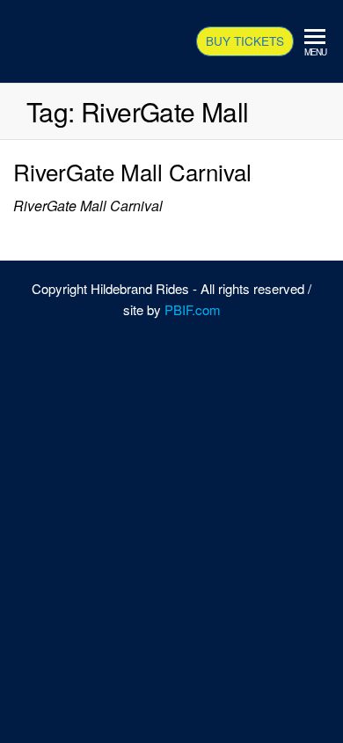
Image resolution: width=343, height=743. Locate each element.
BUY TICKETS (245, 41)
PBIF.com (192, 309)
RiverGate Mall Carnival (132, 171)
